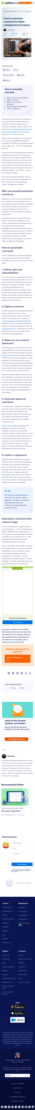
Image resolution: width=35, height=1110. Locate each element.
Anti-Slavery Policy (17, 1101)
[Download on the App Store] (17, 1013)
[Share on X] (8, 673)
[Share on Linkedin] (17, 673)
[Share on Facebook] (13, 673)
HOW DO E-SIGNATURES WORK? (12, 808)
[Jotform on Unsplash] (33, 1107)
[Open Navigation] (33, 2)
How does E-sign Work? (10, 811)
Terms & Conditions (17, 1083)
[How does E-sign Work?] (15, 797)
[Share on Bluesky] (26, 673)
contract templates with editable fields (15, 321)
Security (17, 1092)
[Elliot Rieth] (5, 30)
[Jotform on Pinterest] (22, 1107)
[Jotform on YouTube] (26, 1107)
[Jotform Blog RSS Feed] (30, 673)
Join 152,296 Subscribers (16, 739)
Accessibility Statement (17, 1097)
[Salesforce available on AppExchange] (17, 1020)
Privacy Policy (20, 870)
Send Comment (22, 864)
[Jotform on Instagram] (29, 1107)
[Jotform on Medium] (12, 1107)
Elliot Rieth (12, 30)
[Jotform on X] (5, 1107)
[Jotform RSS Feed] (19, 1107)
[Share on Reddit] (21, 673)
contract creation (7, 328)
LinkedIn (15, 776)
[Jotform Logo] (6, 3)
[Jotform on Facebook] (2, 1107)
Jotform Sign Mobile (17, 495)
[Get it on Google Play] (17, 1007)
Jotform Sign (6, 355)
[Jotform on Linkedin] (9, 1107)
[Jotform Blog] (16, 1107)
